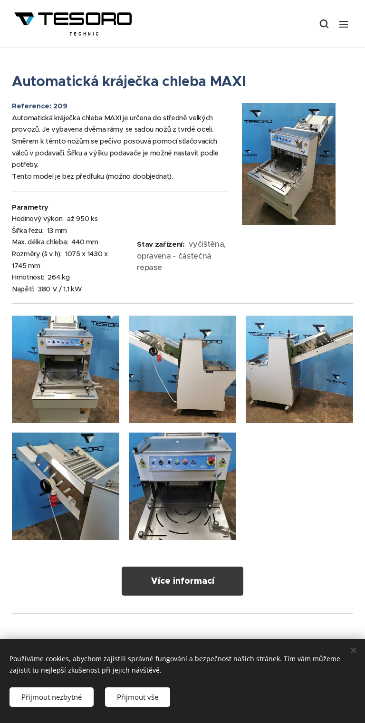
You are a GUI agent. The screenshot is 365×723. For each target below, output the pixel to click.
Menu (343, 23)
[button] (324, 24)
